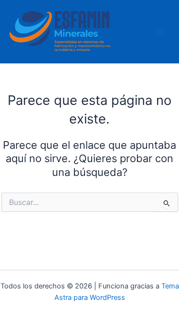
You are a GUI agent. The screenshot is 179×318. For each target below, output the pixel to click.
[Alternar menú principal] (159, 32)
